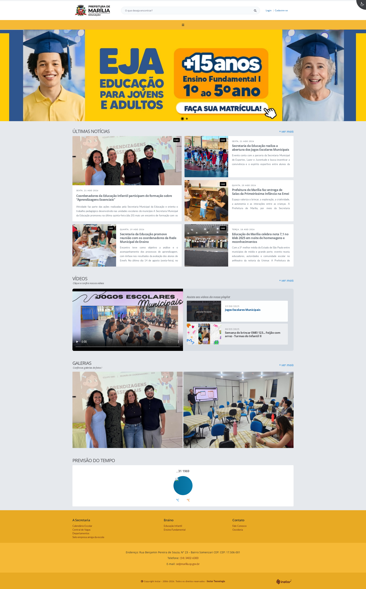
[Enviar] (255, 10)
